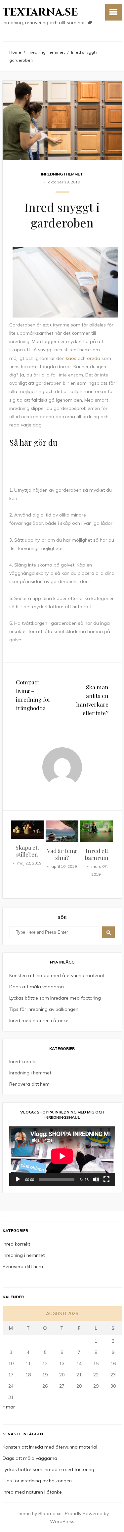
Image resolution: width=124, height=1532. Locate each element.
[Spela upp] (18, 1179)
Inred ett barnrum (96, 854)
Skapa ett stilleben (27, 851)
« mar (9, 1407)
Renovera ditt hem (29, 1084)
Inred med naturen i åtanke (38, 1020)
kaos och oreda (83, 358)
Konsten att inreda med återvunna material (56, 975)
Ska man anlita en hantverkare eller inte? (92, 700)
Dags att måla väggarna (36, 987)
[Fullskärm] (106, 1179)
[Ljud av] (96, 1179)
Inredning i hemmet (46, 52)
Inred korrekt (23, 1061)
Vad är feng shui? (62, 854)
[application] (62, 1156)
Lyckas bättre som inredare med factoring (55, 998)
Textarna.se (40, 12)
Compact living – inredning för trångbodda (33, 695)
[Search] (108, 932)
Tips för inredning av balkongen (43, 1009)
